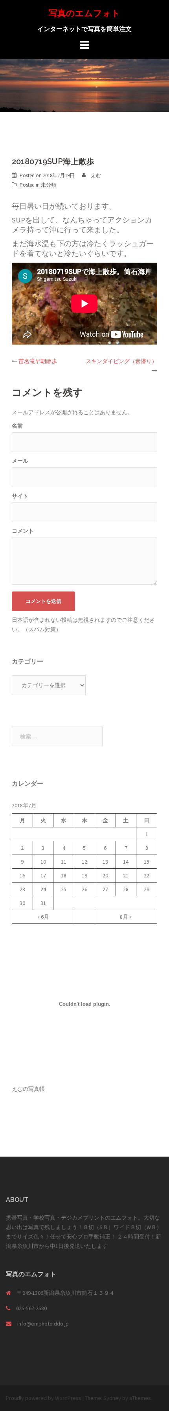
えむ (96, 175)
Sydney (112, 1398)
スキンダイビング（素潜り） (121, 361)
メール (20, 460)
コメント (23, 530)
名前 (17, 425)
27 (105, 889)
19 (84, 875)
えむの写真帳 (28, 1088)
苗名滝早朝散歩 (37, 361)
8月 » (126, 916)
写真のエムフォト (84, 13)
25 (63, 889)
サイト (20, 495)
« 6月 (43, 916)
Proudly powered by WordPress (43, 1398)
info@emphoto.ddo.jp (43, 1323)
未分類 (48, 185)
